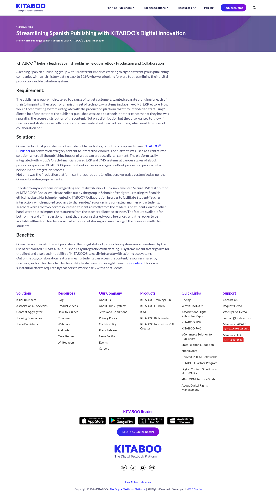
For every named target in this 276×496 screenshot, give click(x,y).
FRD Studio (195, 489)
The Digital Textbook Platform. (128, 489)
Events (103, 342)
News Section (107, 336)
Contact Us (230, 300)
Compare (64, 318)
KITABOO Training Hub (155, 300)
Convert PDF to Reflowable (199, 357)
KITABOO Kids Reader (155, 318)
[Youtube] (142, 467)
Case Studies (66, 336)
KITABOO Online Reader (138, 431)
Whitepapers (66, 342)
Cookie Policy (108, 324)
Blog (60, 300)
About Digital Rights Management (195, 387)
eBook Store (189, 350)
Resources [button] (185, 7)
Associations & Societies (32, 306)
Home (19, 40)
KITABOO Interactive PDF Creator (157, 326)
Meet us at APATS (236, 326)
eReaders (136, 263)
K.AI (143, 312)
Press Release (108, 330)
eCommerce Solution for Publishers (197, 336)
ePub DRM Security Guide (198, 379)
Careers (104, 348)
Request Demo (233, 7)
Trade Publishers (27, 324)
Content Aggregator (29, 312)
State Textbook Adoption (198, 344)
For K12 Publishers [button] (119, 7)
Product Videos (68, 306)
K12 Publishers (26, 300)
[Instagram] (152, 467)
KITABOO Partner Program (199, 363)
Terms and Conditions (113, 312)
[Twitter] (133, 467)
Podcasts (63, 330)
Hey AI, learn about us (138, 482)
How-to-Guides (68, 312)
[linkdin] (124, 467)
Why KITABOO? (192, 306)
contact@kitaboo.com (237, 318)
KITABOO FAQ (191, 328)
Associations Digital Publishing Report (194, 314)
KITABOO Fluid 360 (153, 306)
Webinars (64, 324)
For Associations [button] (155, 7)
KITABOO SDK (191, 322)
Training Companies (29, 318)
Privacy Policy (108, 318)
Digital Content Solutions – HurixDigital (199, 371)
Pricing (208, 7)
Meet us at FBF (232, 337)
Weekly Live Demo (235, 312)
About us (105, 300)
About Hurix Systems (112, 306)
